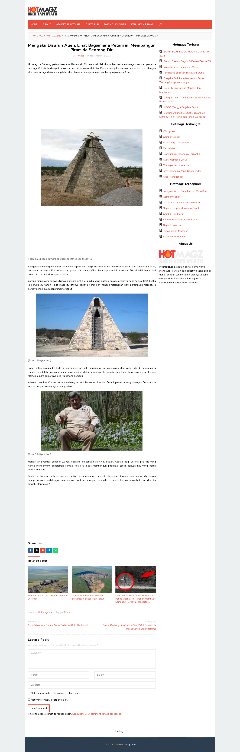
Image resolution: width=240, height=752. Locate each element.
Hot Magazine (45, 612)
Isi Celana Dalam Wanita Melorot (181, 202)
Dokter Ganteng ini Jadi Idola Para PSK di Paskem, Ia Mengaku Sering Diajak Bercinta (129, 625)
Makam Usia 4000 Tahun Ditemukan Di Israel (48, 597)
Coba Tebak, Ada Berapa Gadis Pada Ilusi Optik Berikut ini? (58, 623)
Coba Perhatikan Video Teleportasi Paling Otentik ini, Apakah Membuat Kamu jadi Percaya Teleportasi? (135, 599)
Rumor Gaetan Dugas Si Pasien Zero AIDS (187, 61)
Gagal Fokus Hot (172, 225)
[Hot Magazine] (42, 11)
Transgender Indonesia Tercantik (181, 154)
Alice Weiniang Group (175, 159)
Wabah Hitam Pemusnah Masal (181, 67)
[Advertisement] (92, 101)
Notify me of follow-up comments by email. (55, 693)
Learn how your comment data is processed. (97, 714)
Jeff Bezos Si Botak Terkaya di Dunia (184, 72)
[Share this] (30, 550)
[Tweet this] (36, 550)
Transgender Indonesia (176, 165)
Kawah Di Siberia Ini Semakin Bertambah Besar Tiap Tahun (88, 597)
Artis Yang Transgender (176, 142)
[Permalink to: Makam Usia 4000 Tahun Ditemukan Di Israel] (48, 579)
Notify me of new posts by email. (49, 699)
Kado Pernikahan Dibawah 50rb (180, 219)
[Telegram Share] (49, 550)
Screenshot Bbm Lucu (175, 236)
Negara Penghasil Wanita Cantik (181, 208)
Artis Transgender (173, 176)
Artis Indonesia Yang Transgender (182, 171)
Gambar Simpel (171, 137)
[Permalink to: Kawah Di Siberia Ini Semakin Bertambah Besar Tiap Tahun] (92, 579)
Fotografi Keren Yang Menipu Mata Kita (185, 191)
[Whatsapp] (55, 550)
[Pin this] (43, 550)
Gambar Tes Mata (173, 214)
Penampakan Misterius (175, 231)
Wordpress (169, 131)
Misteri (67, 612)
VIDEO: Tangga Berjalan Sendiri (181, 107)
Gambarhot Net (171, 196)
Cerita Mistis (170, 148)
